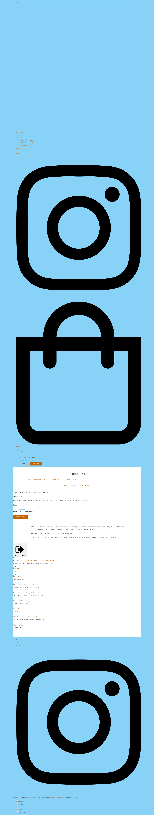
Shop (29, 479)
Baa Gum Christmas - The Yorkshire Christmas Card (28, 619)
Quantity (15, 511)
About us (19, 137)
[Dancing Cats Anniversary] (21, 601)
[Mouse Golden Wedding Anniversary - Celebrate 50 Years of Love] (33, 561)
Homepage (19, 132)
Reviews (18, 148)
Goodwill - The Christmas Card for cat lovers (26, 587)
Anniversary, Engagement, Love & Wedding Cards (47, 479)
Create (76, 797)
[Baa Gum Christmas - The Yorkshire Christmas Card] (29, 617)
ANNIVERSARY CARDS (69, 479)
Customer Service (25, 145)
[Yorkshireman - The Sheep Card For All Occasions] (29, 593)
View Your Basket (69, 485)
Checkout (36, 463)
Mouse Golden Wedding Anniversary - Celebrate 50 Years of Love (32, 563)
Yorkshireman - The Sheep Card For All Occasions (28, 595)
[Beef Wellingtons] (18, 625)
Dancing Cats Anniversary (20, 603)
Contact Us (19, 151)
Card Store (19, 135)
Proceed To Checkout (83, 485)
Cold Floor (16, 611)
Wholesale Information (27, 140)
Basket (24, 463)
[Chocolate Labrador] (19, 577)
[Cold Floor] (17, 609)
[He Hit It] (16, 569)
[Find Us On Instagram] (78, 793)
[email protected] (65, 529)
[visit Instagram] (78, 299)
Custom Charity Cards (26, 143)
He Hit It (15, 571)
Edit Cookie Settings (58, 797)
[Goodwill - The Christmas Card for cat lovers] (27, 585)
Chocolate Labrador (19, 579)
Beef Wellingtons (18, 628)
